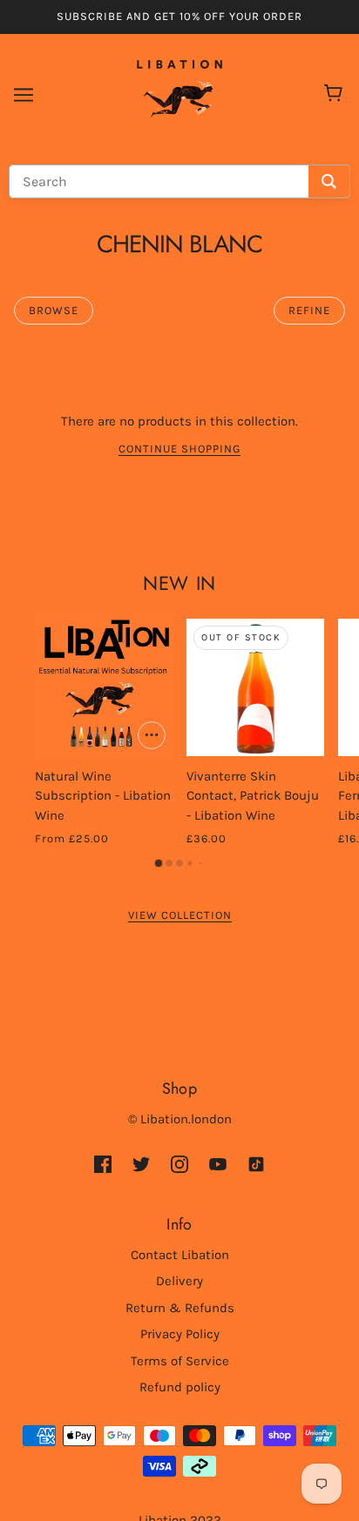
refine (309, 310)
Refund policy (179, 1387)
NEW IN (179, 583)
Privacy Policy (180, 1334)
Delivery (179, 1281)
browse (53, 310)
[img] (103, 1162)
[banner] (179, 93)
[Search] (328, 181)
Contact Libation (180, 1255)
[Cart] (336, 95)
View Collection (180, 915)
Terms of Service (180, 1361)
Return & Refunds (179, 1308)
